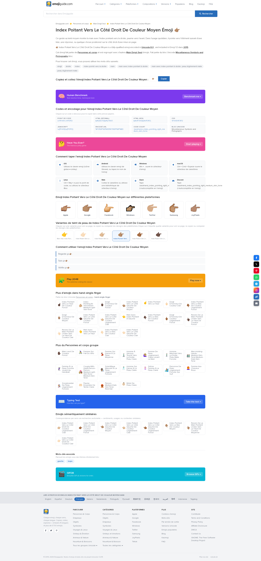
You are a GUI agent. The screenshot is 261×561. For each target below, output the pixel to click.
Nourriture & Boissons (82, 541)
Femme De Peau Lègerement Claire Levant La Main (151, 355)
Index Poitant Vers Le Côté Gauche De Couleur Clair (130, 333)
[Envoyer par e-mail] (256, 303)
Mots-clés (166, 518)
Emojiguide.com (62, 24)
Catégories (116, 4)
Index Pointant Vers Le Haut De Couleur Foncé (65, 305)
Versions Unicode (169, 526)
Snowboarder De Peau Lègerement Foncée (65, 386)
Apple (134, 514)
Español (58, 499)
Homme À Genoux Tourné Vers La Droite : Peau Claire (129, 355)
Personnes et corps (81, 24)
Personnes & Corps (81, 514)
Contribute (195, 514)
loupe (70, 461)
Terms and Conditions (200, 518)
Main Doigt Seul (99, 24)
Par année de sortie (170, 522)
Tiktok (134, 541)
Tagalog (193, 499)
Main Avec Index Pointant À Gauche (130, 317)
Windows (136, 526)
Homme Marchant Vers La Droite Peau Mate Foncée (173, 355)
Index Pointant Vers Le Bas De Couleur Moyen (173, 426)
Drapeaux (77, 518)
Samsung (136, 534)
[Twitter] (51, 530)
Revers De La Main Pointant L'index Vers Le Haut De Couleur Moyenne (194, 428)
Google (135, 518)
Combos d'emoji (169, 514)
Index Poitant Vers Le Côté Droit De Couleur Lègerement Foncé (87, 428)
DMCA (194, 530)
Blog (191, 4)
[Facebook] (46, 530)
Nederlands (102, 499)
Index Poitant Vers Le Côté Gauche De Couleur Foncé (87, 319)
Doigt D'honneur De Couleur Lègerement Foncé (173, 319)
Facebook (136, 522)
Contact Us (196, 534)
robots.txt (213, 557)
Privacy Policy (197, 522)
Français (79, 499)
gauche (60, 461)
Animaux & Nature (80, 537)
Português (114, 499)
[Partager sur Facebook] (256, 257)
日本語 (147, 499)
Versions (166, 4)
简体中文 (137, 499)
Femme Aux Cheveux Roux (193, 368)
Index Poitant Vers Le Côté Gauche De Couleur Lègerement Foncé (151, 428)
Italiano (90, 499)
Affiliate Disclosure (199, 526)
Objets (76, 522)
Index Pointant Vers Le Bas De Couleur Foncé (151, 318)
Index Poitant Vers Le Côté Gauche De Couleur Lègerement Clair (108, 320)
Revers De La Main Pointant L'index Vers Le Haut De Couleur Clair (65, 334)
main (113, 66)
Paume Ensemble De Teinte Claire (87, 385)
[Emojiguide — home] (59, 4)
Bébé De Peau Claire (129, 384)
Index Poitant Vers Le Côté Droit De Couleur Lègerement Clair (65, 428)
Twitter (135, 530)
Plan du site (203, 557)
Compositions (150, 4)
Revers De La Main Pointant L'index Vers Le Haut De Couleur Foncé (194, 320)
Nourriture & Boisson (112, 541)
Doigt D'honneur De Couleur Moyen (65, 318)
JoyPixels (136, 537)
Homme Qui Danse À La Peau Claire (129, 368)
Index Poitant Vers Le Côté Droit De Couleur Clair (65, 441)
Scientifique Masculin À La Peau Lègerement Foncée (108, 370)
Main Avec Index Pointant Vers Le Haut (87, 332)
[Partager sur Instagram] (256, 290)
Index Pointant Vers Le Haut (151, 303)
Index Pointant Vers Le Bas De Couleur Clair (108, 333)
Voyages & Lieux (80, 530)
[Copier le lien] (256, 296)
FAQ (211, 4)
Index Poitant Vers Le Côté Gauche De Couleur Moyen (130, 306)
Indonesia (182, 499)
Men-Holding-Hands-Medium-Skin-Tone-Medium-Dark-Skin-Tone (194, 356)
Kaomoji (201, 4)
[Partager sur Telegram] (256, 283)
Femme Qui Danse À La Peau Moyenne (107, 354)
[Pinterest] (56, 530)
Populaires (180, 4)
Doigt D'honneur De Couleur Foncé (108, 305)
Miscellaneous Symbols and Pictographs (184, 130)
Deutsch (68, 499)
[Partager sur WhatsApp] (256, 277)
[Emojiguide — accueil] (46, 511)
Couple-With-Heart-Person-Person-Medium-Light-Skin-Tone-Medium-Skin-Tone (87, 372)
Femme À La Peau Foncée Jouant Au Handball (65, 369)
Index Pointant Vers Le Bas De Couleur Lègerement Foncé (194, 306)
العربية (165, 499)
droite (68, 66)
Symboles (77, 526)
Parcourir (100, 4)
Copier (164, 79)
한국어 (156, 499)
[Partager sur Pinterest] (256, 270)
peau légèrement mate (67, 71)
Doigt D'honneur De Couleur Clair (173, 304)
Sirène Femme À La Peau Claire (151, 368)
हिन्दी (173, 499)
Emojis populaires (169, 530)
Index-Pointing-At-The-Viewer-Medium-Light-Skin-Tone (87, 306)
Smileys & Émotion (81, 534)
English (48, 499)
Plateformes (132, 4)
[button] (73, 119)
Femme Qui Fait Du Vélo (86, 352)
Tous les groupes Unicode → (85, 545)
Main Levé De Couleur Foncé (65, 353)
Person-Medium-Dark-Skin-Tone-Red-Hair (108, 386)
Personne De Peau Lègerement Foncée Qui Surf (173, 370)
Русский (126, 499)
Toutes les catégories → (113, 545)
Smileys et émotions (111, 534)
